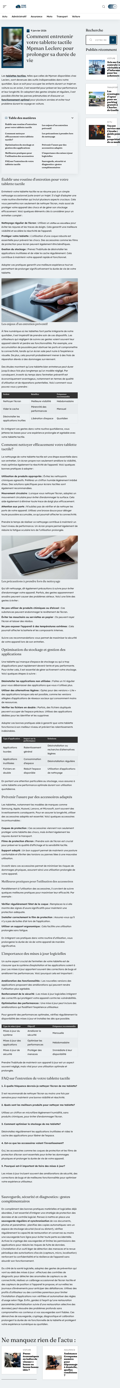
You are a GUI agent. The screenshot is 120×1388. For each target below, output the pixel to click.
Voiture (27, 1350)
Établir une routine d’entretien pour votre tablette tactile (21, 126)
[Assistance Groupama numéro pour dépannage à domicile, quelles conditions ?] (54, 1362)
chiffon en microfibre (60, 223)
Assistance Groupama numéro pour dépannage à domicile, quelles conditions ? (70, 1364)
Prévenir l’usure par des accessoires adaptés (54, 146)
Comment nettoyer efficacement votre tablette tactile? (19, 136)
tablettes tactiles (16, 75)
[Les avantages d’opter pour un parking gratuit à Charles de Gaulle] (97, 99)
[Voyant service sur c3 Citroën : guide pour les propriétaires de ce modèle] (97, 132)
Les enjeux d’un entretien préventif (55, 127)
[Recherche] (104, 6)
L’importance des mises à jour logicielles (57, 154)
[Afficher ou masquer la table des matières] (55, 118)
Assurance (69, 1350)
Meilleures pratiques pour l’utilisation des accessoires (19, 154)
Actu (109, 122)
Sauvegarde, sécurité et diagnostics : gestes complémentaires (54, 164)
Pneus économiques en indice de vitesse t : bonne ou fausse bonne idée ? (31, 1361)
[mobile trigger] (5, 6)
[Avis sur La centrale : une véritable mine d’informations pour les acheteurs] (97, 67)
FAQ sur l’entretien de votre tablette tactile (19, 163)
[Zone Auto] (21, 6)
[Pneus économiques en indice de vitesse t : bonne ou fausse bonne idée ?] (13, 1360)
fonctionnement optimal (15, 99)
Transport (112, 87)
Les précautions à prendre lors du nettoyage (57, 135)
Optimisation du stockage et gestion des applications (19, 146)
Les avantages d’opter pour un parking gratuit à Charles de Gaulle (113, 101)
